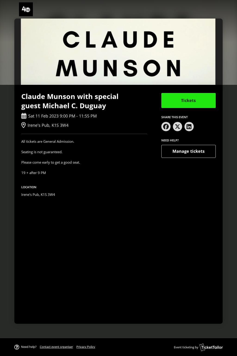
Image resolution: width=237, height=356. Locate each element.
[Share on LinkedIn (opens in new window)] (189, 126)
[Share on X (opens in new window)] (177, 126)
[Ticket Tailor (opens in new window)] (211, 347)
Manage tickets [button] (188, 151)
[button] (56, 347)
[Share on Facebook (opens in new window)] (166, 126)
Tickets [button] (188, 100)
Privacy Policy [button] (85, 347)
